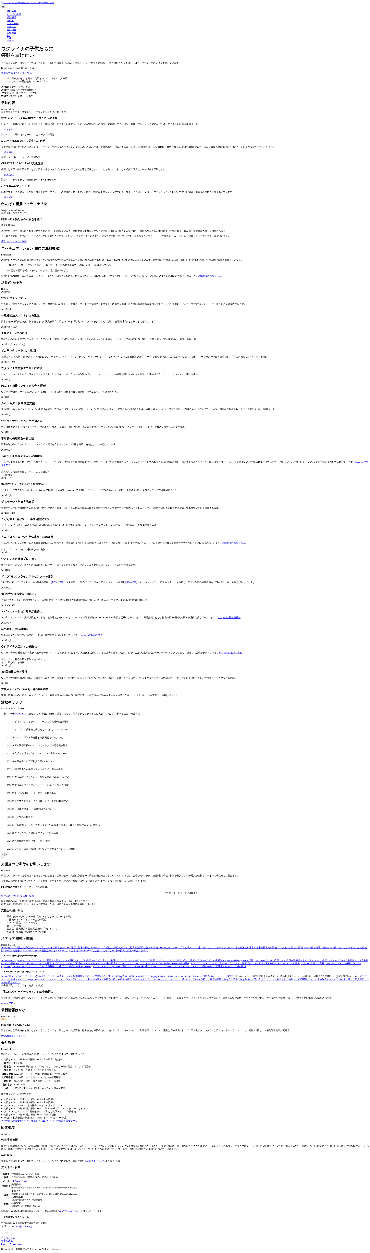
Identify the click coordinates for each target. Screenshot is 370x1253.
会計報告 (11, 29)
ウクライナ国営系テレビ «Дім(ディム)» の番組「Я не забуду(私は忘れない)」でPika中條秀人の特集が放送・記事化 (85, 950)
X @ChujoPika (8, 1238)
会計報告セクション (94, 1161)
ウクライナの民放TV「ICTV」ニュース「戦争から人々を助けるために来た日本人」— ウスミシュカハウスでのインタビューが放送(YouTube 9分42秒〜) (107, 963)
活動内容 (11, 11)
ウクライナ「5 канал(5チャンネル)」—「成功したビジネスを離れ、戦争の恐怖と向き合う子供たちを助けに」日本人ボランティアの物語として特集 (212, 979)
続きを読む (9, 129)
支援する (11, 41)
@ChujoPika (20, 713)
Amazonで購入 (8, 1003)
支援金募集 (7, 1241)
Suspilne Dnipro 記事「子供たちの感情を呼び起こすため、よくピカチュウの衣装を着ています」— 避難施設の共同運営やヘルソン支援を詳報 (169, 966)
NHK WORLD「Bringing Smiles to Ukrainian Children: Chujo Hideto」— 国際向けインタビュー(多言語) (180, 976)
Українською (16, 1244)
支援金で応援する (10, 73)
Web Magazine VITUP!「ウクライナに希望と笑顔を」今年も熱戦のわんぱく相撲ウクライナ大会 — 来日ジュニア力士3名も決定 (70, 960)
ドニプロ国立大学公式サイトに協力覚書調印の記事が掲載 (124, 947)
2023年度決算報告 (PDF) (39, 1120)
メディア (11, 26)
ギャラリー (12, 23)
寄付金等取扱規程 (75, 904)
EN (8, 35)
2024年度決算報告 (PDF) (13, 1120)
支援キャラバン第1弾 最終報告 (30, 1114)
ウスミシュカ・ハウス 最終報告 (33, 1105)
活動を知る (26, 73)
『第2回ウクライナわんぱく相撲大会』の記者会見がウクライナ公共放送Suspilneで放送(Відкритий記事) (197, 960)
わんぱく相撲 (14, 14)
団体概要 (11, 32)
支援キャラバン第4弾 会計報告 (29, 1099)
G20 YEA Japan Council (69, 1211)
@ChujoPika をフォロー (13, 1036)
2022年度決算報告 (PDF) (64, 1120)
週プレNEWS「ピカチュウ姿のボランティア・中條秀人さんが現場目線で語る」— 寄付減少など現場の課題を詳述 (64, 976)
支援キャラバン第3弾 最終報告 (29, 1102)
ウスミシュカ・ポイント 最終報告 (40, 1111)
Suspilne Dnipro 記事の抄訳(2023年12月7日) (25, 971)
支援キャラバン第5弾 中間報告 (33, 1059)
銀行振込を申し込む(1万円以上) (17, 896)
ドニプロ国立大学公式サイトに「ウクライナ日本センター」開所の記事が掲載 (45, 947)
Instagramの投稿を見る (209, 276)
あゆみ (10, 20)
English (4, 1244)
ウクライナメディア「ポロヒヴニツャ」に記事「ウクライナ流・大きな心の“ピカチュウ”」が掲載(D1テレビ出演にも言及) (258, 963)
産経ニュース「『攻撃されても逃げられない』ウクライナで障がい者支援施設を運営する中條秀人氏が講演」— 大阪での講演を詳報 (230, 947)
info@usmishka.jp (19, 1181)
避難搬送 (11, 17)
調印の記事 (57, 582)
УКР (9, 38)
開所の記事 (130, 582)
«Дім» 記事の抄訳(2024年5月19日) (21, 955)
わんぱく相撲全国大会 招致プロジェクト (35, 1117)
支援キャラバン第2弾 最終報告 (47, 1108)
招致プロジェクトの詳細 (14, 241)
